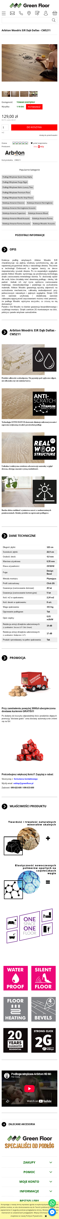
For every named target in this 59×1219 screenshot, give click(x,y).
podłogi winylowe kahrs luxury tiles (18, 187)
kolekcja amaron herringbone (39, 203)
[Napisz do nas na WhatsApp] (52, 1203)
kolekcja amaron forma (42, 218)
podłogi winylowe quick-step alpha (17, 177)
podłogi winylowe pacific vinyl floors (18, 197)
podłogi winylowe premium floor (16, 192)
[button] (4, 13)
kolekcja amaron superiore (14, 213)
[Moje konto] (46, 13)
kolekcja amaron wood (38, 213)
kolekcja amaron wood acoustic (16, 218)
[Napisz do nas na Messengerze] (52, 1212)
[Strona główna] (29, 5)
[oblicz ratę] (38, 147)
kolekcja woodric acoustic (44, 223)
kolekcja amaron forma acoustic (16, 223)
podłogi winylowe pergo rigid (15, 182)
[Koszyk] (54, 13)
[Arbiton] (15, 153)
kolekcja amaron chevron (13, 203)
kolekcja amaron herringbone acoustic (19, 208)
